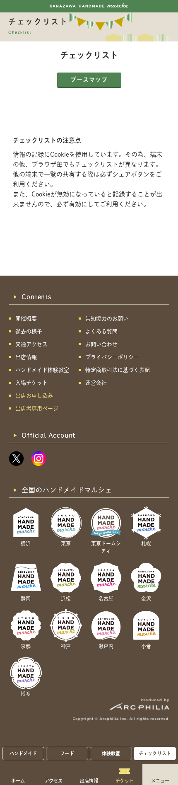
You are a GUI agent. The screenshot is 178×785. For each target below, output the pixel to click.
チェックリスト (155, 753)
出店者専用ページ (36, 408)
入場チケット (31, 382)
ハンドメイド (23, 753)
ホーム (18, 780)
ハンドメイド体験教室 (42, 370)
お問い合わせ (101, 344)
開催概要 (26, 318)
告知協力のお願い (106, 318)
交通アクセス (31, 344)
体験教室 (111, 753)
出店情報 (89, 780)
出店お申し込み (34, 395)
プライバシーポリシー (112, 357)
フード (67, 753)
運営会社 (96, 382)
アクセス (54, 780)
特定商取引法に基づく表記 (117, 370)
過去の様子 (28, 331)
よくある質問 (101, 331)
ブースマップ (89, 79)
